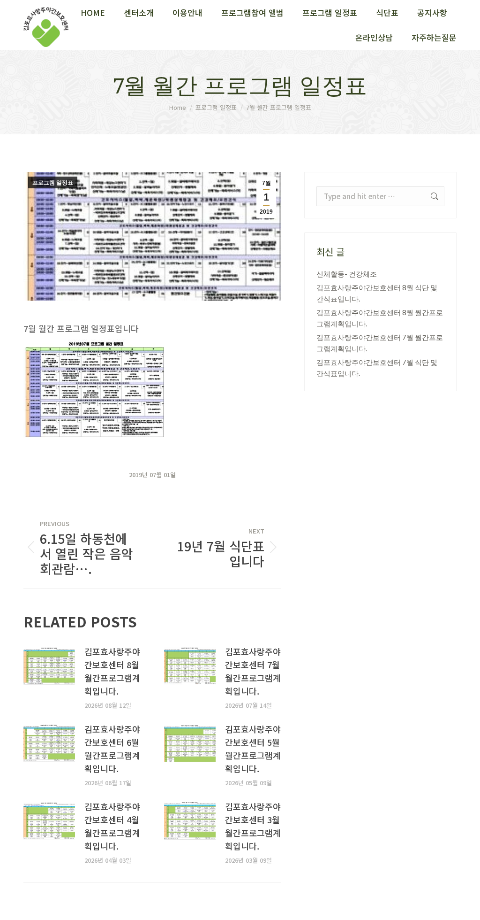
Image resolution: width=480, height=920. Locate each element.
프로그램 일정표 (52, 182)
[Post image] (49, 666)
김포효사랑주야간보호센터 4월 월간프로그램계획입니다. (112, 826)
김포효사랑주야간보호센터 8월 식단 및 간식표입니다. (376, 293)
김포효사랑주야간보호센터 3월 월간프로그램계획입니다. (253, 826)
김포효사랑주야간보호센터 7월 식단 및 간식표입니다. (376, 368)
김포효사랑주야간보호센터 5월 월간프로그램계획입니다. (253, 748)
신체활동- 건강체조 (346, 274)
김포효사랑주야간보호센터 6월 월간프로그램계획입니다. (112, 748)
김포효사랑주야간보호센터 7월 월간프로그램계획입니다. (253, 671)
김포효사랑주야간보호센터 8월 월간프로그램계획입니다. (112, 671)
